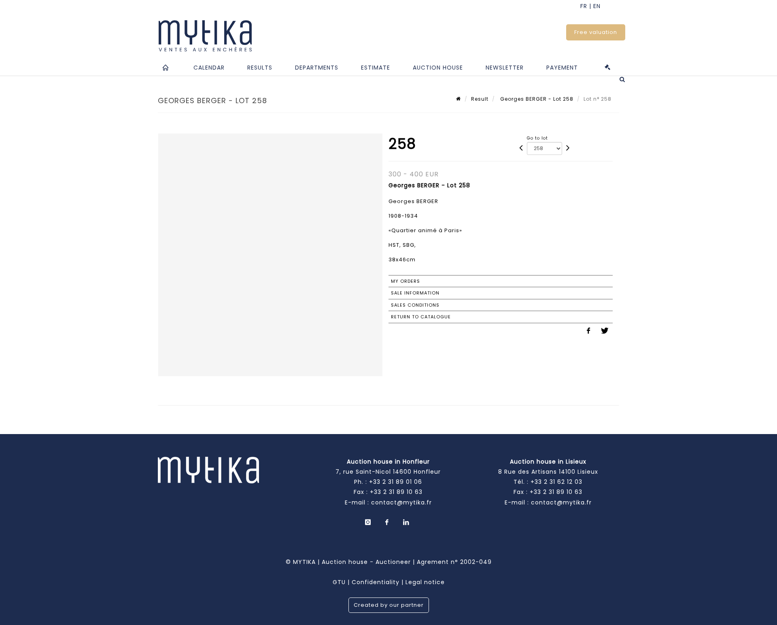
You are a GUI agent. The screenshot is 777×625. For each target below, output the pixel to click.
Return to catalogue (421, 317)
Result (479, 98)
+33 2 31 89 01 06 (395, 482)
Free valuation (595, 32)
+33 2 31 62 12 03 (556, 482)
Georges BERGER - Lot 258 (536, 98)
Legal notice (425, 582)
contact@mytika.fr (401, 502)
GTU (339, 582)
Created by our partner (389, 605)
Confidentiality (375, 582)
